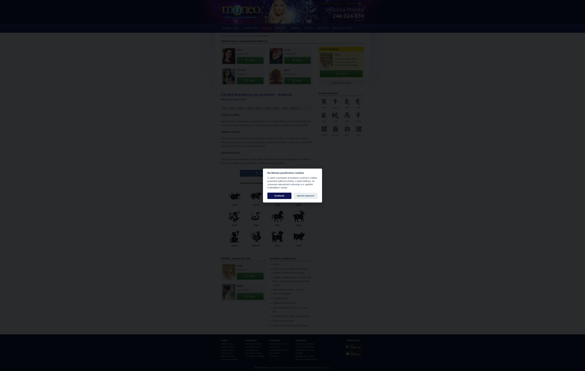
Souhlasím (279, 195)
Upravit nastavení (305, 195)
